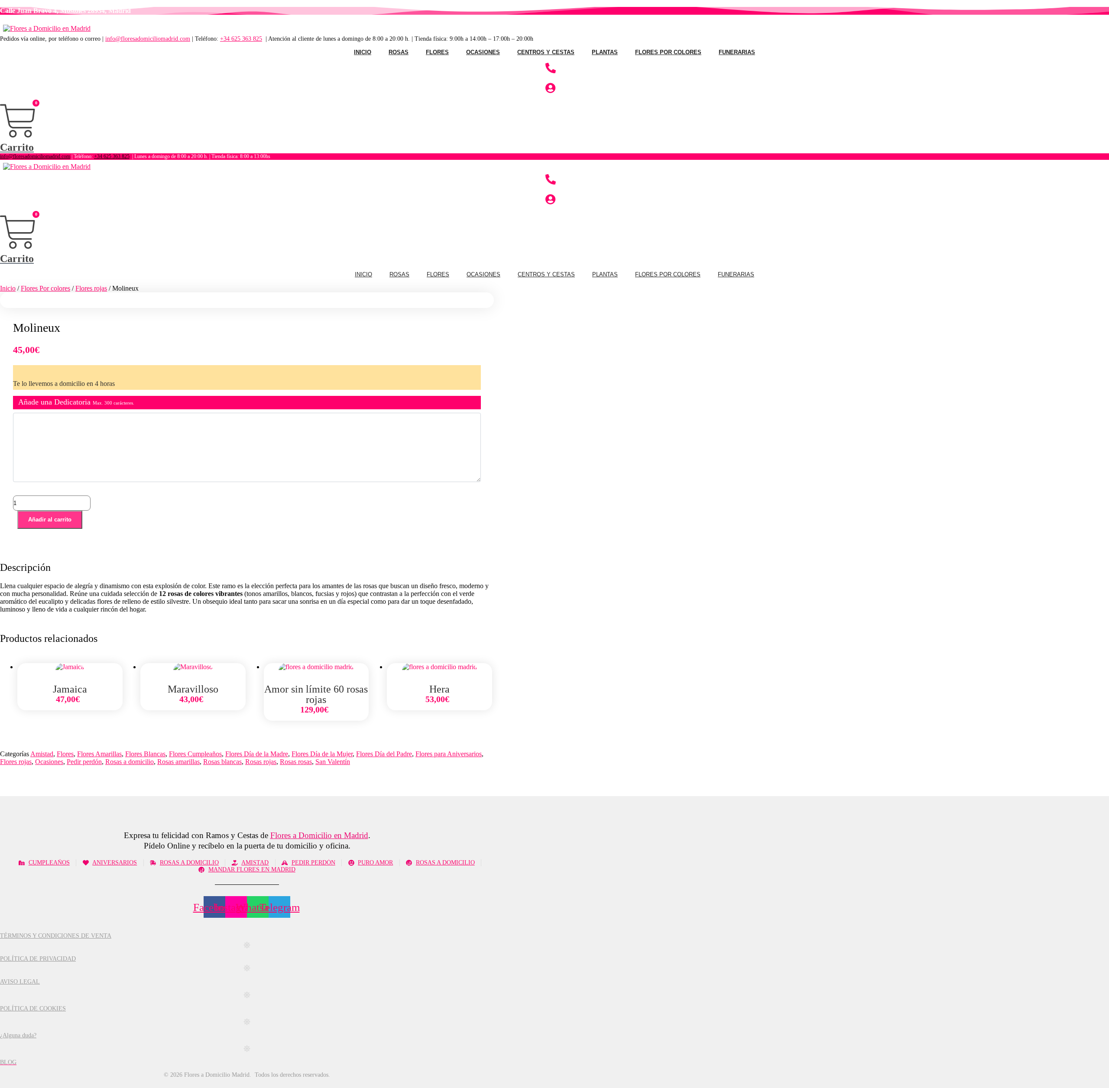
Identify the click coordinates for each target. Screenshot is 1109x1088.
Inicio (362, 52)
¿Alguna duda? (18, 1035)
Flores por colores (668, 52)
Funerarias (737, 52)
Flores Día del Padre (384, 754)
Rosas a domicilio (129, 761)
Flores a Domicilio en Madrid (319, 835)
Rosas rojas (260, 761)
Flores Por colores (45, 288)
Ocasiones (483, 52)
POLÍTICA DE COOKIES (33, 1008)
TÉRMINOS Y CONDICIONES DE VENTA (55, 936)
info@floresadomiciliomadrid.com (147, 39)
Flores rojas (91, 288)
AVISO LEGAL (20, 981)
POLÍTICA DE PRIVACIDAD (38, 958)
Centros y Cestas (545, 52)
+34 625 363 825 (241, 39)
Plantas (605, 52)
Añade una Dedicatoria (76, 402)
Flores (437, 52)
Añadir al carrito (49, 519)
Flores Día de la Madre (256, 754)
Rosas (399, 52)
